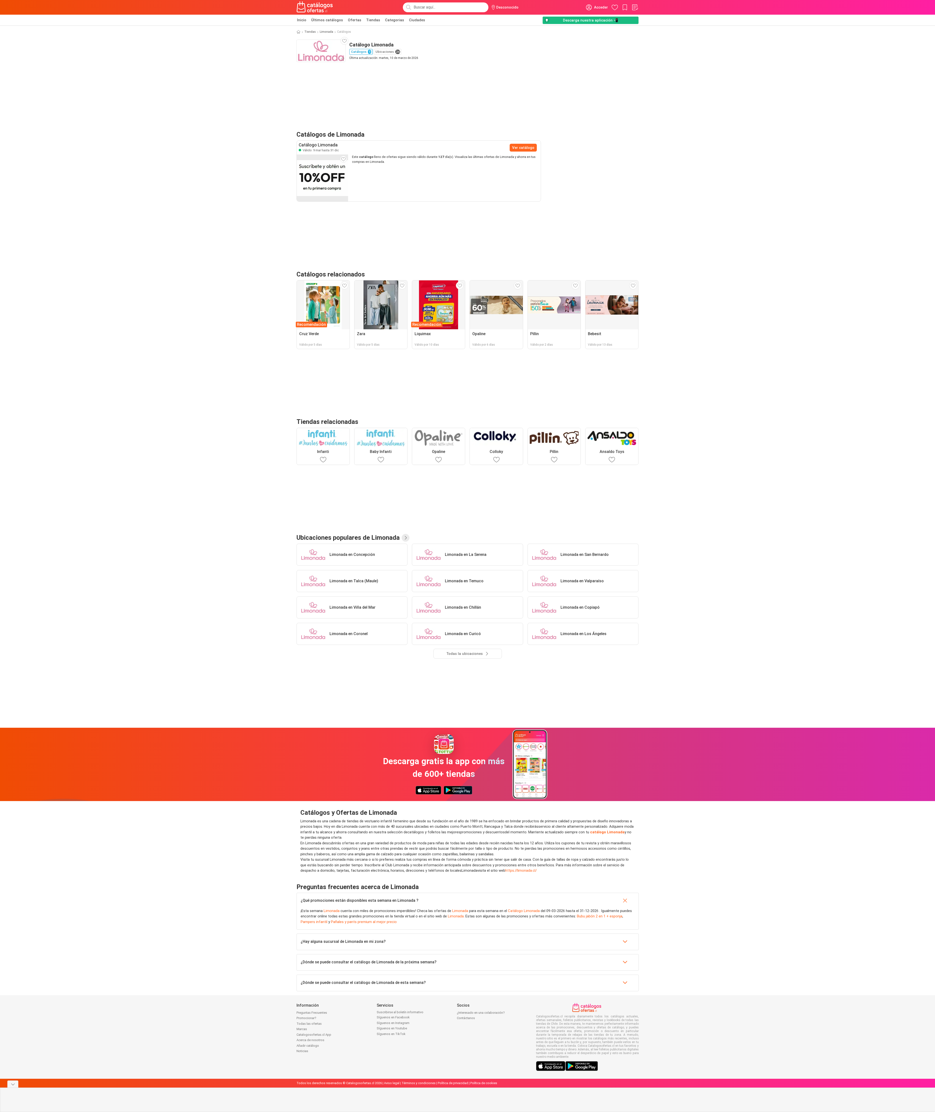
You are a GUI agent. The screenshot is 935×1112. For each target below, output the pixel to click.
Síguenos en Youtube (392, 1028)
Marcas (302, 1029)
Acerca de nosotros (310, 1040)
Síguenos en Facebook (393, 1017)
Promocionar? (306, 1018)
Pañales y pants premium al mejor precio (364, 922)
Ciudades (417, 20)
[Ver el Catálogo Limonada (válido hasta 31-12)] (322, 177)
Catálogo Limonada (524, 911)
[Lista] (635, 7)
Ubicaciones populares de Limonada (348, 537)
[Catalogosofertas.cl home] (316, 7)
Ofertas (354, 20)
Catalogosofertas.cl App (314, 1034)
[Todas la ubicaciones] (405, 538)
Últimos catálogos (327, 20)
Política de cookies (483, 1083)
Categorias (394, 20)
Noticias (302, 1051)
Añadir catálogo (308, 1045)
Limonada (326, 31)
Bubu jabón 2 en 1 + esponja (599, 916)
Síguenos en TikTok (391, 1034)
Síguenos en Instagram (393, 1023)
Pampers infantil (314, 922)
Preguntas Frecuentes (312, 1012)
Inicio (301, 20)
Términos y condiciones (419, 1083)
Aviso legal (391, 1083)
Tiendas (373, 20)
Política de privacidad (453, 1083)
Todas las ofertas (309, 1023)
